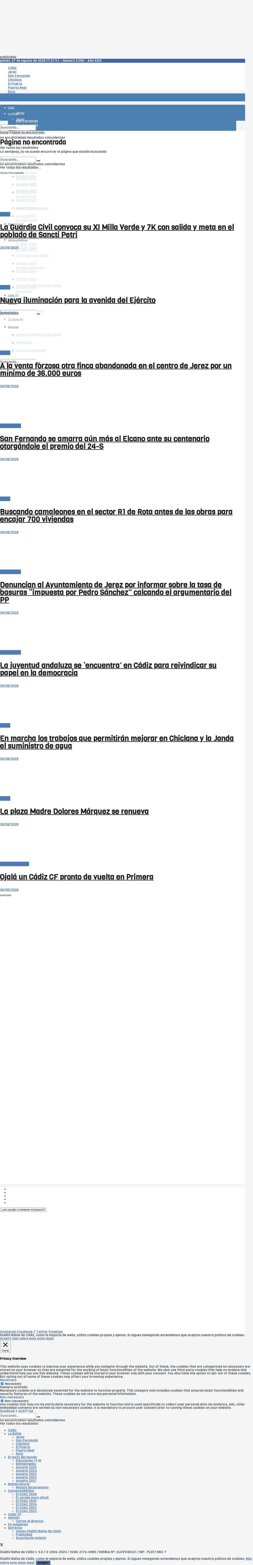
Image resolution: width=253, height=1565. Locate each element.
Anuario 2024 (26, 1470)
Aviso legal (16, 1199)
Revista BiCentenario (32, 1487)
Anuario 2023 (26, 1474)
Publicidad (24, 291)
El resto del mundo (18, 155)
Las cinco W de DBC (23, 1192)
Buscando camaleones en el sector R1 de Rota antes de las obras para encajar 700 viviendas (116, 515)
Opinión (14, 1518)
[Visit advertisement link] (10, 109)
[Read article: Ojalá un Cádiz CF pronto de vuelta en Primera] (118, 844)
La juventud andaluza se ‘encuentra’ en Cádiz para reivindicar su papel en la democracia (108, 669)
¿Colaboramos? (20, 1202)
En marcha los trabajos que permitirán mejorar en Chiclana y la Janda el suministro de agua (117, 742)
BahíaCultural (18, 1484)
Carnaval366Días (17, 214)
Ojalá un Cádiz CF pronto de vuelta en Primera (77, 877)
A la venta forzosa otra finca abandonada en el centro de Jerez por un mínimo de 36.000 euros (116, 369)
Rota (19, 1454)
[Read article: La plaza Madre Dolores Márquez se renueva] (118, 779)
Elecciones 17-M (28, 1460)
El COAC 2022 (26, 1511)
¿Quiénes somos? (21, 1189)
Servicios (15, 1528)
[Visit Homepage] (41, 86)
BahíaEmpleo (26, 1464)
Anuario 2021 (26, 1481)
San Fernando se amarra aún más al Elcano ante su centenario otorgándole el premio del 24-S (105, 442)
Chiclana (22, 1444)
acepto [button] (5, 1338)
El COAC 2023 (26, 244)
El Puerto (23, 1447)
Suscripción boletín (31, 1538)
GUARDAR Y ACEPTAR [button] (16, 1411)
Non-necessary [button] (12, 1397)
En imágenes (18, 1524)
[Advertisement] (118, 27)
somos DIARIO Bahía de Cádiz (38, 285)
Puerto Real (25, 1450)
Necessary (13, 1384)
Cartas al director (30, 1521)
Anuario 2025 (26, 173)
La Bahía (14, 1433)
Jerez (20, 1437)
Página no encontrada (26, 132)
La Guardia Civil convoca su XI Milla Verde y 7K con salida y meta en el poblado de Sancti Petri (117, 231)
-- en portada (10, 426)
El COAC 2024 (26, 1504)
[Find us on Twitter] (1, 307)
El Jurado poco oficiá (32, 1497)
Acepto (43, 1562)
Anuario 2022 (26, 1477)
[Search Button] (38, 313)
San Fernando (27, 1440)
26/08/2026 (9, 247)
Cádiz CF (15, 1514)
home (4, 132)
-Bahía (5, 214)
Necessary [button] (8, 1380)
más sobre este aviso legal (33, 1338)
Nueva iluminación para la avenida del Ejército (78, 300)
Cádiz (12, 1430)
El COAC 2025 (26, 1501)
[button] (23, 1210)
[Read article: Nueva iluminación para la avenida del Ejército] (118, 267)
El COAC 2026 (26, 220)
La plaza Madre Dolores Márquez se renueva (74, 811)
